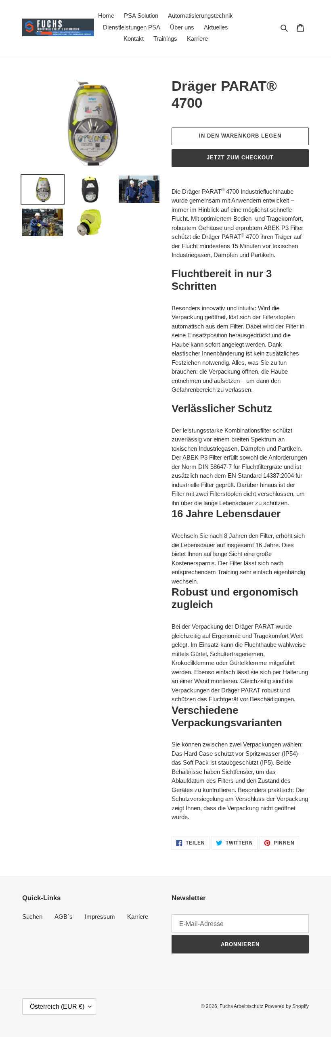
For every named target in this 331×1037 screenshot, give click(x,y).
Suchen (32, 916)
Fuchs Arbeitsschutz (241, 1006)
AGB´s (63, 916)
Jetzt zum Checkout (240, 158)
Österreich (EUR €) (57, 1006)
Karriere (137, 916)
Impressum (100, 916)
